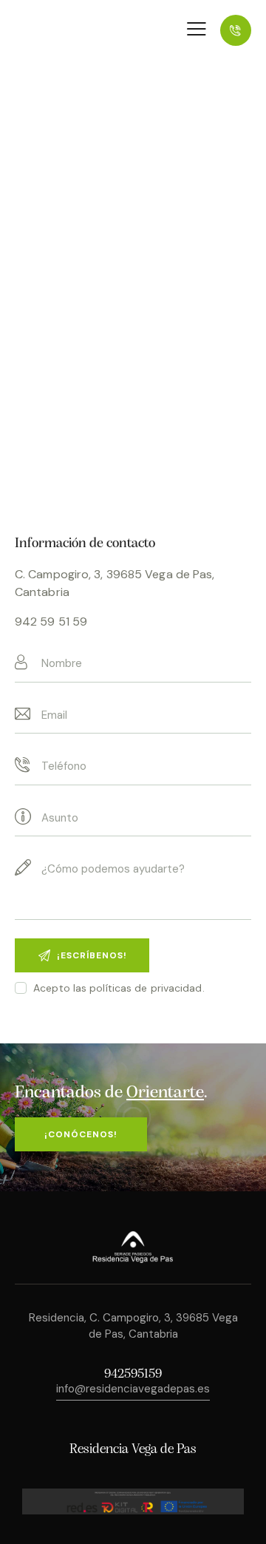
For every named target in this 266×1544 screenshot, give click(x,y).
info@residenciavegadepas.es (133, 1388)
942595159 (133, 1374)
